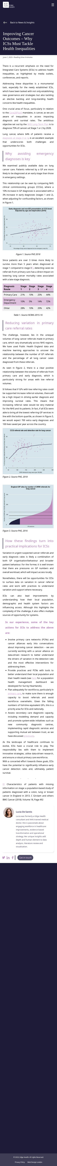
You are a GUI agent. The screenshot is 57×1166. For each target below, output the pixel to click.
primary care (14, 693)
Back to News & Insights (22, 22)
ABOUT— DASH (28, 1072)
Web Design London (34, 1162)
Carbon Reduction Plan (28, 1077)
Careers (28, 1097)
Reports (28, 1087)
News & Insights (28, 1067)
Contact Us (28, 1103)
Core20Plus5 (15, 112)
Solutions (28, 1057)
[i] (32, 267)
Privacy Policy (20, 1162)
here (34, 678)
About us (28, 1092)
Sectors (28, 1062)
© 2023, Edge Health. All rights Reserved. (28, 1157)
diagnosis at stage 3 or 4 (15, 138)
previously (29, 736)
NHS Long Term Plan (38, 124)
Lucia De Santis (24, 811)
